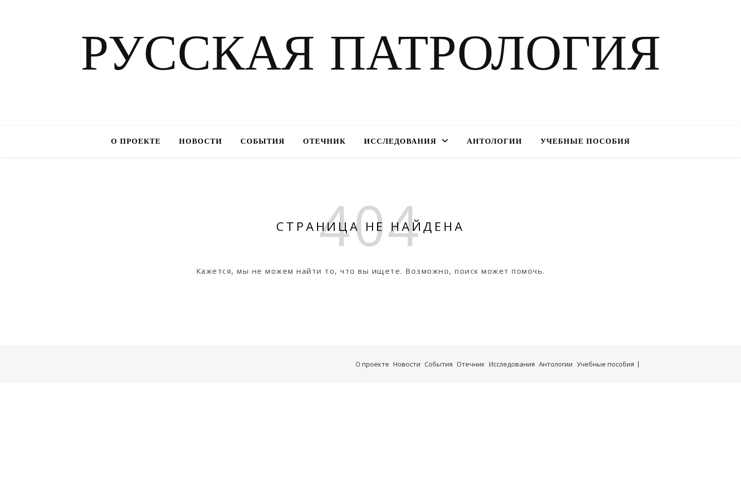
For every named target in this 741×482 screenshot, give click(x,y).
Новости (200, 142)
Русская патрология (371, 57)
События (262, 142)
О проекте (136, 142)
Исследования (400, 142)
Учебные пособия (585, 142)
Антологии (494, 142)
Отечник (324, 142)
